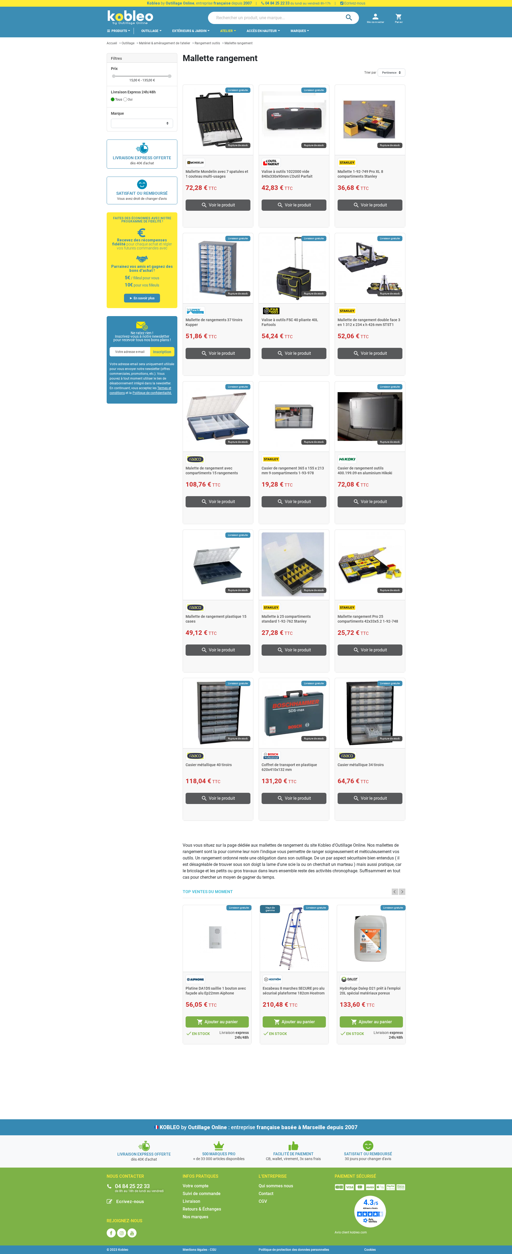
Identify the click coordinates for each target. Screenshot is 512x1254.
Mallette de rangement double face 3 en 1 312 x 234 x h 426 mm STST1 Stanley (369, 325)
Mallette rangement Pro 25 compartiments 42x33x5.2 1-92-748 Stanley (368, 621)
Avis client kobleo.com (351, 1232)
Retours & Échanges (202, 1209)
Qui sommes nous (276, 1185)
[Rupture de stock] (370, 119)
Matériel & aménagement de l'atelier (164, 43)
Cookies (370, 1250)
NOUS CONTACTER (125, 1176)
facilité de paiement (293, 1154)
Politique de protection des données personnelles (294, 1250)
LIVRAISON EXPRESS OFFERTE (142, 158)
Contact (266, 1193)
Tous (118, 99)
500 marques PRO (218, 1154)
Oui (130, 99)
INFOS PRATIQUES (200, 1176)
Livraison (191, 1201)
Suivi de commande (202, 1193)
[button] (398, 17)
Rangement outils (207, 43)
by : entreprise (259, 1127)
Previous (395, 892)
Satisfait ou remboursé (142, 193)
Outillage (128, 43)
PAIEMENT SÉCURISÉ (355, 1176)
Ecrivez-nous (354, 3)
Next (402, 892)
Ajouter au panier (217, 1022)
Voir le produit (218, 205)
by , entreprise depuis (199, 3)
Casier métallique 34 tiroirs (361, 765)
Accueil (112, 43)
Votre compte (196, 1185)
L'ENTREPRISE (273, 1176)
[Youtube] (132, 1232)
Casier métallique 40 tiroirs (209, 765)
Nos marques (195, 1216)
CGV (263, 1201)
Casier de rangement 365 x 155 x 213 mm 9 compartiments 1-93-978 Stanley (293, 473)
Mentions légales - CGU (199, 1250)
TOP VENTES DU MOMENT (208, 892)
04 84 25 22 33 (277, 3)
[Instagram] (121, 1232)
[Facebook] (111, 1232)
